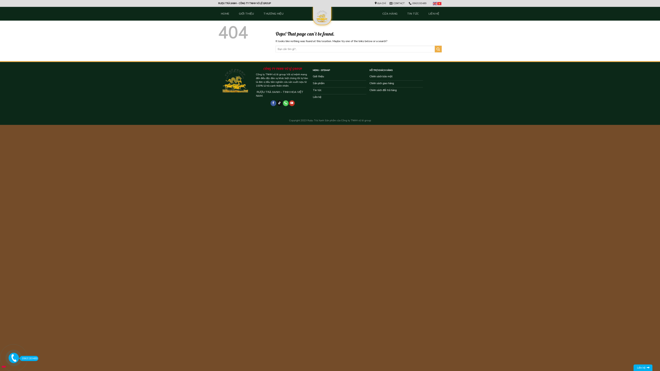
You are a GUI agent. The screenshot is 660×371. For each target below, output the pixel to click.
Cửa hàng (390, 14)
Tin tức (413, 14)
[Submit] (438, 49)
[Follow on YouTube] (292, 103)
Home (225, 14)
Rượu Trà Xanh (315, 120)
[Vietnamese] (439, 3)
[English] (435, 3)
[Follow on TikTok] (279, 103)
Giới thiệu (246, 14)
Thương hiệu (273, 14)
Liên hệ (433, 14)
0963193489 (29, 358)
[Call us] (286, 103)
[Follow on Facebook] (273, 103)
